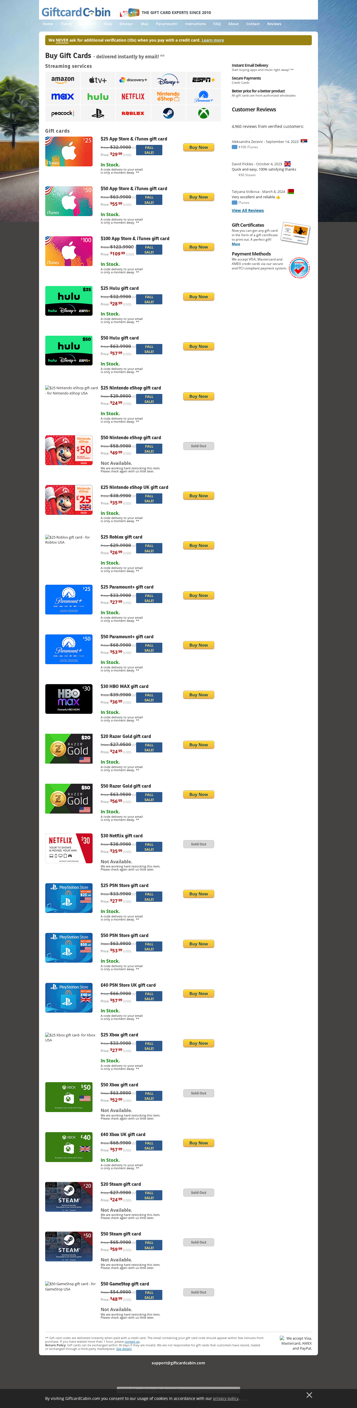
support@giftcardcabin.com (178, 1363)
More (236, 244)
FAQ (217, 23)
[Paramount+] (203, 97)
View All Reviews (248, 210)
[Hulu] (98, 97)
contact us (132, 1341)
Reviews (274, 23)
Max (144, 23)
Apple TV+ (87, 23)
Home (48, 23)
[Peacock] (62, 113)
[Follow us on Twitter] (185, 1374)
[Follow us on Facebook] (171, 1374)
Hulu (108, 23)
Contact (253, 23)
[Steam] (168, 113)
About (233, 23)
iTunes (66, 23)
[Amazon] (62, 80)
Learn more (213, 40)
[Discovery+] (133, 80)
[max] (62, 97)
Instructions (195, 23)
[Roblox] (133, 113)
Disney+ (126, 23)
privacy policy (225, 1398)
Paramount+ (167, 23)
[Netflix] (133, 97)
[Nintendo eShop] (168, 97)
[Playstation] (98, 113)
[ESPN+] (203, 80)
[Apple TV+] (98, 80)
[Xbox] (203, 113)
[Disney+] (168, 80)
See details (124, 1349)
